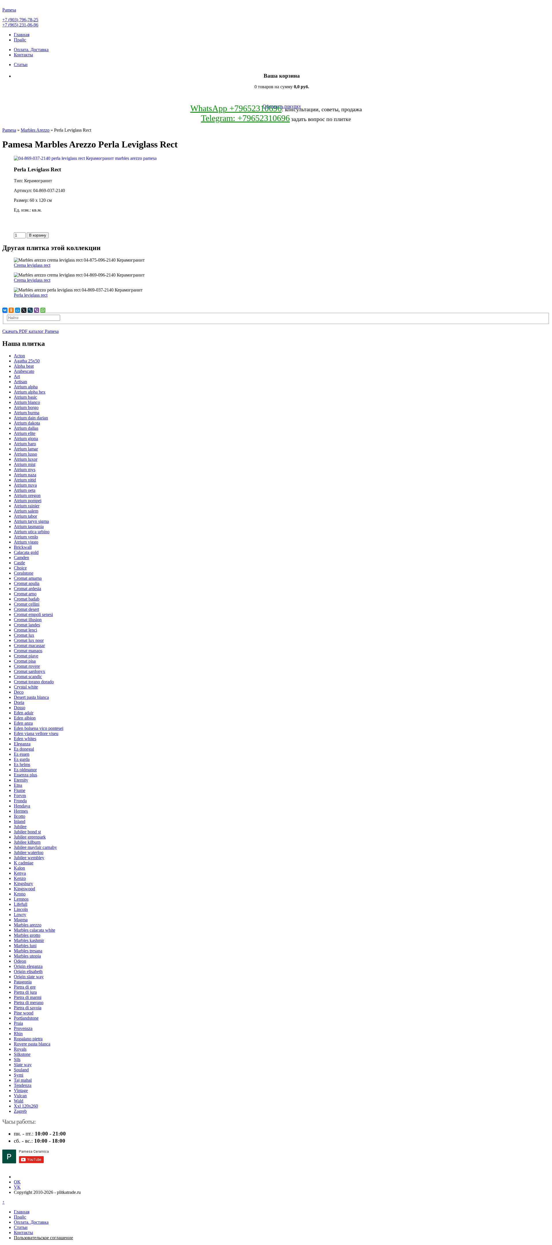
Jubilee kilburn (27, 842)
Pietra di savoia (27, 1007)
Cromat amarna (28, 578)
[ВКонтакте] (4, 310)
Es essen (21, 754)
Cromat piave (26, 655)
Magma (21, 919)
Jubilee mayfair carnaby (35, 847)
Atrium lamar (26, 448)
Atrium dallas (26, 428)
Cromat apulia (26, 583)
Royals (20, 1049)
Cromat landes (27, 624)
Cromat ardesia (27, 588)
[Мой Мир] (17, 310)
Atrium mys (24, 469)
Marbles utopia (27, 956)
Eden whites (25, 738)
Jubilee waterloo (28, 852)
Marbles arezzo (27, 924)
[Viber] (36, 310)
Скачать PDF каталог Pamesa (30, 331)
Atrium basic (25, 397)
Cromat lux (24, 635)
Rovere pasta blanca (32, 1043)
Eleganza (22, 743)
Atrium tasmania (29, 526)
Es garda (22, 759)
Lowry (20, 914)
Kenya (20, 873)
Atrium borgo (26, 407)
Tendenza (22, 1085)
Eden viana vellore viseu (36, 733)
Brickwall (23, 547)
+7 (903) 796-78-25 (20, 19)
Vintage (21, 1090)
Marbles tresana (28, 950)
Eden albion (25, 717)
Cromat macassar (29, 645)
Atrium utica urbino (31, 531)
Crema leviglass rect (32, 265)
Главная (21, 34)
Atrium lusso (25, 454)
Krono (20, 893)
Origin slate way (29, 976)
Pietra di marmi (27, 997)
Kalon (19, 868)
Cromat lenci (25, 630)
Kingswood (24, 888)
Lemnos (21, 899)
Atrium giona (26, 438)
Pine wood (23, 1012)
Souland (21, 1069)
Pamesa (9, 130)
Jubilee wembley (29, 857)
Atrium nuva (25, 485)
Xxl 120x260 (26, 1106)
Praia (18, 1023)
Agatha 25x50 (27, 360)
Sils (17, 1059)
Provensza (23, 1028)
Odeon (20, 961)
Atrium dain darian (31, 417)
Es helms (22, 764)
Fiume (19, 790)
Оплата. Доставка (31, 49)
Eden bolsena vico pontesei (38, 728)
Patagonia (23, 981)
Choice (20, 567)
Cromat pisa (25, 661)
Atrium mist (24, 464)
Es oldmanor (25, 769)
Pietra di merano (28, 1002)
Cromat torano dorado (34, 681)
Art (17, 376)
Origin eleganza (28, 966)
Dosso (19, 707)
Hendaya (22, 805)
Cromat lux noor (29, 640)
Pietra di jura (25, 992)
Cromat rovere (27, 666)
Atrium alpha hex (29, 392)
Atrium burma (26, 412)
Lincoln (21, 909)
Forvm (20, 795)
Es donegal (24, 749)
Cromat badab (26, 598)
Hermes (21, 811)
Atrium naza (25, 474)
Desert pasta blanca (31, 697)
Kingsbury (23, 883)
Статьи (21, 64)
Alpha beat (24, 366)
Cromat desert (26, 609)
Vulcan (20, 1095)
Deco (19, 692)
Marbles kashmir (29, 940)
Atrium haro (25, 443)
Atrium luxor (25, 459)
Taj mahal (23, 1080)
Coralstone (23, 573)
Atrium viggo (26, 542)
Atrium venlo (26, 536)
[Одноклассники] (11, 310)
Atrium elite (24, 433)
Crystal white (26, 686)
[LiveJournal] (30, 310)
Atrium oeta (24, 490)
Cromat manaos (28, 650)
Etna (18, 785)
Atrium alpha (26, 386)
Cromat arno (25, 593)
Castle (19, 562)
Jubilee (20, 826)
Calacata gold (26, 552)
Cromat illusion (28, 619)
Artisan (20, 381)
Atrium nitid (25, 479)
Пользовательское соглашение (43, 1237)
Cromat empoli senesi (33, 614)
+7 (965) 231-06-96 (20, 24)
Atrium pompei (27, 500)
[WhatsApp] (42, 310)
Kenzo (20, 878)
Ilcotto (19, 816)
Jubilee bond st (27, 831)
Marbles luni (25, 945)
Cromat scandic (28, 676)
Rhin (18, 1033)
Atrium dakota (27, 423)
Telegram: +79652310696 (245, 118)
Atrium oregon (27, 495)
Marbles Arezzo (35, 130)
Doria (19, 702)
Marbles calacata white (34, 930)
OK (17, 1181)
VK (17, 1187)
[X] (23, 310)
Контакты (23, 54)
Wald (18, 1100)
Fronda (20, 800)
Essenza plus (25, 774)
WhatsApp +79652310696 (236, 108)
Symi (18, 1075)
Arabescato (24, 371)
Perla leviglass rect (30, 295)
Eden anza (23, 723)
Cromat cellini (26, 604)
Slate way (23, 1064)
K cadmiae (23, 862)
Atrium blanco (27, 402)
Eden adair (23, 712)
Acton (19, 355)
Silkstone (22, 1054)
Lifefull (20, 904)
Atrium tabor (25, 516)
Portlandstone (26, 1018)
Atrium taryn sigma (31, 521)
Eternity (21, 780)
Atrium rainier (26, 505)
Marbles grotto (27, 935)
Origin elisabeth (28, 971)
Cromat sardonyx (29, 671)
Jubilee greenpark (30, 837)
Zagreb (20, 1111)
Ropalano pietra (28, 1038)
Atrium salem (26, 511)
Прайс (20, 39)
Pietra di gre (25, 987)
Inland (19, 821)
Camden (21, 557)
